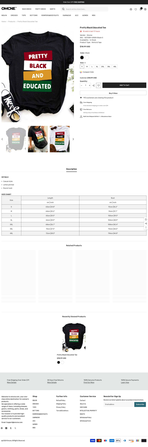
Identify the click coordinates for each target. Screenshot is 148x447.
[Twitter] (15, 428)
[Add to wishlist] (98, 85)
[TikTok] (6, 428)
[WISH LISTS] (136, 9)
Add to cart (124, 85)
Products (11, 21)
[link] (19, 298)
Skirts (52, 9)
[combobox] (86, 9)
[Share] (94, 85)
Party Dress (40, 9)
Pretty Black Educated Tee (67, 355)
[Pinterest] (1, 428)
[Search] (84, 9)
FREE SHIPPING (79, 2)
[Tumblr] (10, 428)
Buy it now (113, 93)
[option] (38, 74)
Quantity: (83, 81)
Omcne (89, 35)
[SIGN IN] (131, 9)
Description (71, 169)
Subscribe (140, 404)
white (62, 362)
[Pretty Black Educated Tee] (74, 336)
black (58, 362)
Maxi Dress (26, 9)
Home (4, 21)
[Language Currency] (145, 9)
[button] (2, 139)
